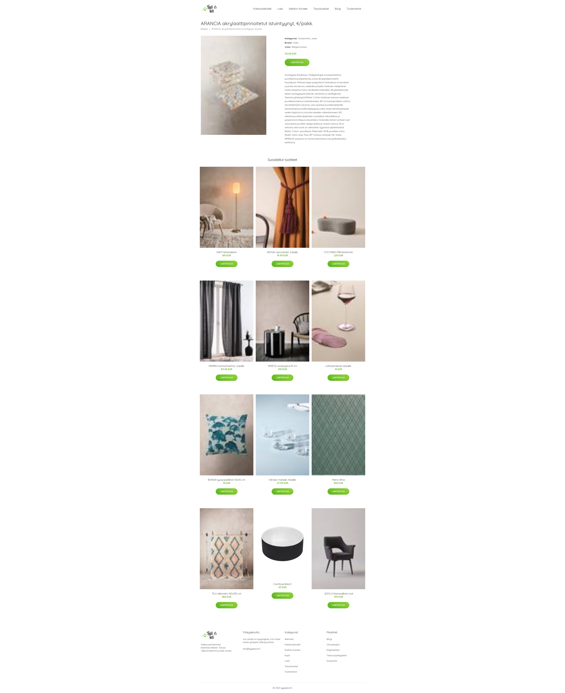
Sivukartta (332, 660)
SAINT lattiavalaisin (226, 252)
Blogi (338, 8)
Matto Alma (338, 479)
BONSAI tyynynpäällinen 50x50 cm (226, 479)
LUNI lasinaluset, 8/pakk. (338, 366)
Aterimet (289, 639)
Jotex (314, 38)
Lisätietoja (297, 62)
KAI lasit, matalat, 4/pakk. (282, 479)
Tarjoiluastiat (321, 8)
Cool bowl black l (282, 584)
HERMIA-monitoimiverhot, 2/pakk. (227, 366)
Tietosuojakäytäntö (337, 655)
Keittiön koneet (298, 8)
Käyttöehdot (333, 650)
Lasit (280, 8)
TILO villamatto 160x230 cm (226, 593)
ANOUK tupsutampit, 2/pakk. (282, 252)
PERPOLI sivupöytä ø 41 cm (282, 366)
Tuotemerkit (354, 8)
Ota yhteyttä (333, 644)
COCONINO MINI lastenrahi (338, 252)
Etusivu (204, 28)
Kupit (287, 655)
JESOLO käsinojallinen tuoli (338, 593)
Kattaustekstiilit (262, 8)
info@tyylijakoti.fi (251, 648)
